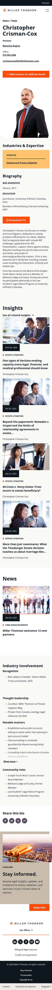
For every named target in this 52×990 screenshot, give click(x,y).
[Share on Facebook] (5, 820)
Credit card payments (26, 954)
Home (6, 20)
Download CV (17, 220)
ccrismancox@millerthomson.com (21, 61)
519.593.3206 (9, 55)
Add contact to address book (27, 74)
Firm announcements (16, 625)
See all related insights (16, 315)
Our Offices (25, 930)
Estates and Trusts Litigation (22, 162)
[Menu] (47, 10)
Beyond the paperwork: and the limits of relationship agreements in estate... (26, 427)
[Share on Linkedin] (11, 820)
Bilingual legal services (26, 949)
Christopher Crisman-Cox (15, 374)
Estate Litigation (14, 355)
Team (14, 20)
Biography (46, 986)
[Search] (4, 3)
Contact (6, 986)
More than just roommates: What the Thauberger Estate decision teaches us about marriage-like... (25, 548)
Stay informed (26, 970)
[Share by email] (24, 820)
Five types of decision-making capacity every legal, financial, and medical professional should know (25, 364)
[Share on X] (18, 820)
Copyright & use (26, 980)
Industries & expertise (26, 986)
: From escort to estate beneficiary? (22, 488)
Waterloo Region (11, 45)
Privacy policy (26, 975)
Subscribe (39, 907)
